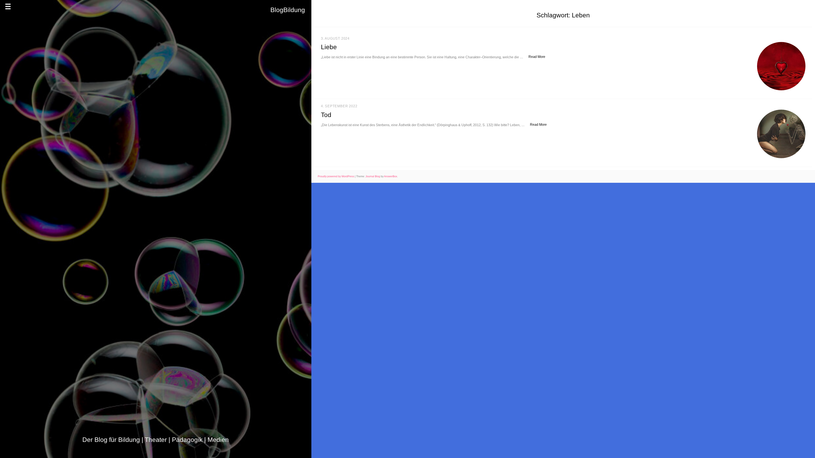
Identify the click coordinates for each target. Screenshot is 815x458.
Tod (326, 114)
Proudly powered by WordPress (336, 176)
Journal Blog (373, 176)
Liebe (329, 46)
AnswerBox (390, 176)
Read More (539, 57)
